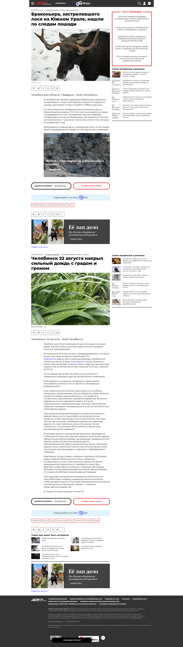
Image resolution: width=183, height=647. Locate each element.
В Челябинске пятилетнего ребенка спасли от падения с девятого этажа (92, 540)
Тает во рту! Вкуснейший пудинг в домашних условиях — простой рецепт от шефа (136, 74)
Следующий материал (72, 640)
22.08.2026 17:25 (37, 254)
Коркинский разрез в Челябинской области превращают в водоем (132, 29)
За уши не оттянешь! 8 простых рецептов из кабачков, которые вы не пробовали (137, 261)
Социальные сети (139, 599)
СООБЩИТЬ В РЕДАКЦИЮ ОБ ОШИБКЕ (112, 604)
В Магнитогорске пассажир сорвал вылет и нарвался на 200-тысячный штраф (132, 49)
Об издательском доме (57, 599)
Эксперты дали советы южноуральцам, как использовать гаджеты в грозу (55, 556)
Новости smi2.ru (39, 247)
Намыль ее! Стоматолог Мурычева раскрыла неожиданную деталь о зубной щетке (136, 82)
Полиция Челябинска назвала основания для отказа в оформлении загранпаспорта (132, 19)
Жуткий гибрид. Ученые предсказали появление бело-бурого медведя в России (137, 115)
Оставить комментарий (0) (91, 186)
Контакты (126, 599)
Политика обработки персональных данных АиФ (99, 601)
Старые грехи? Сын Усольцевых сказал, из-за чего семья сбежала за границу (137, 294)
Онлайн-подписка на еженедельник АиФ (86, 599)
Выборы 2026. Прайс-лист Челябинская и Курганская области (72, 604)
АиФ (45, 327)
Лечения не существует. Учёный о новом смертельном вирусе (136, 276)
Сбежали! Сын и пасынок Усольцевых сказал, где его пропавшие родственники (137, 99)
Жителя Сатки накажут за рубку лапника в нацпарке (75, 162)
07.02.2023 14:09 (37, 10)
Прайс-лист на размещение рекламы (62, 601)
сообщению (50, 359)
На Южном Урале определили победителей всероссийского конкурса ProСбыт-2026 (132, 39)
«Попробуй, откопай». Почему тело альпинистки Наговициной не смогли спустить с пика (136, 269)
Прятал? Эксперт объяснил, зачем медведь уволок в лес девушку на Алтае (136, 285)
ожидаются (79, 361)
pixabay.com (36, 82)
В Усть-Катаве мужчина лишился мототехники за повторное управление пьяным (132, 58)
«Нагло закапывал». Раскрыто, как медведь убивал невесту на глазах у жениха (137, 91)
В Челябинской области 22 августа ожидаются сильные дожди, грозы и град (53, 548)
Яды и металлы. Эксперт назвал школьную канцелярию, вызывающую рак (135, 302)
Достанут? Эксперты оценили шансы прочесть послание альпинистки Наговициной (137, 107)
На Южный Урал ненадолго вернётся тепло (92, 547)
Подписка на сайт (112, 599)
